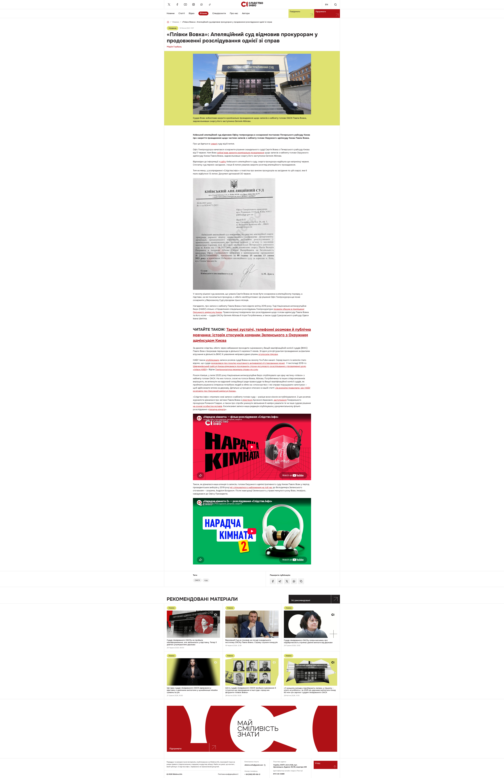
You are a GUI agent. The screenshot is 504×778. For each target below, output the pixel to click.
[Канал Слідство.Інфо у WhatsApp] (201, 4)
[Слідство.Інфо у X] (169, 4)
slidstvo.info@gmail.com (254, 765)
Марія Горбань (174, 46)
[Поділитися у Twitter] (287, 581)
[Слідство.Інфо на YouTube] (185, 4)
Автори (246, 13)
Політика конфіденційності (228, 774)
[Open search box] (335, 4)
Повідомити (295, 11)
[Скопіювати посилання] (301, 581)
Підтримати (321, 11)
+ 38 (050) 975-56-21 (252, 774)
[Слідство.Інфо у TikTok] (210, 4)
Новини (171, 13)
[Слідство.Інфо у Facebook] (177, 4)
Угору (317, 763)
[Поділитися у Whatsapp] (294, 581)
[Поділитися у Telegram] (280, 581)
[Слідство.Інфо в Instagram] (193, 4)
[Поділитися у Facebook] (273, 581)
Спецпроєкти (219, 13)
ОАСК (197, 580)
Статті (181, 13)
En (326, 4)
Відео (192, 13)
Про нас (234, 13)
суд (206, 580)
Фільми (203, 13)
